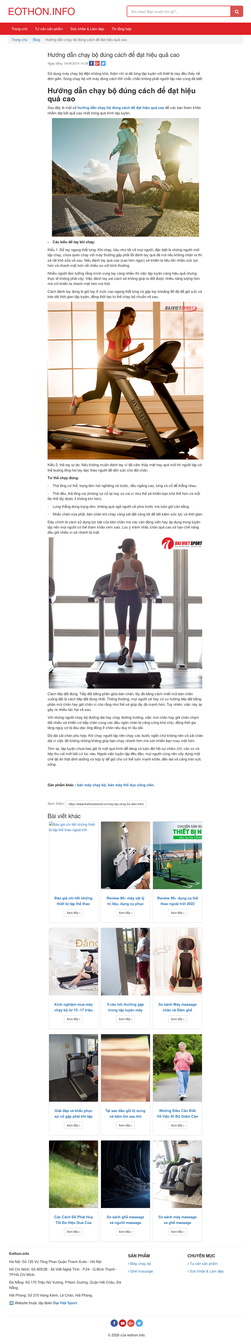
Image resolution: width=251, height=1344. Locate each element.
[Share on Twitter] (103, 63)
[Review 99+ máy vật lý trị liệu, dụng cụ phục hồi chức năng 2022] (125, 855)
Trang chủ (19, 28)
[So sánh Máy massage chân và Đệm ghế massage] (177, 961)
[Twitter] (139, 1323)
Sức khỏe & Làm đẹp (87, 28)
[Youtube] (122, 1323)
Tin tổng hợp (121, 28)
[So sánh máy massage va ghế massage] (177, 1174)
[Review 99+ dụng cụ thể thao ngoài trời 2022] (177, 855)
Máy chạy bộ (140, 1263)
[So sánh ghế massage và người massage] (125, 1174)
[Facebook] (114, 1323)
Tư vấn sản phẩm (49, 28)
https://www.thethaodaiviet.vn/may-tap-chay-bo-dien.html (106, 804)
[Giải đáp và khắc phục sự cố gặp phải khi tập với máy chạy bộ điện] (73, 1068)
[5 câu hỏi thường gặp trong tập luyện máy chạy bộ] (125, 961)
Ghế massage (141, 1271)
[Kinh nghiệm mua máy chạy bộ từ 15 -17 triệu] (73, 961)
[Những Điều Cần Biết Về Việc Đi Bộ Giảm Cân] (177, 1068)
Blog (36, 39)
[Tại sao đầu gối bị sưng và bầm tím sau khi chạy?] (125, 1068)
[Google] (131, 1323)
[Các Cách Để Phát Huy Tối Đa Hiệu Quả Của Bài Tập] (73, 1174)
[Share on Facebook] (91, 63)
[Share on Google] (97, 63)
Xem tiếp (73, 912)
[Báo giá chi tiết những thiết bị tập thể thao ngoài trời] (73, 855)
